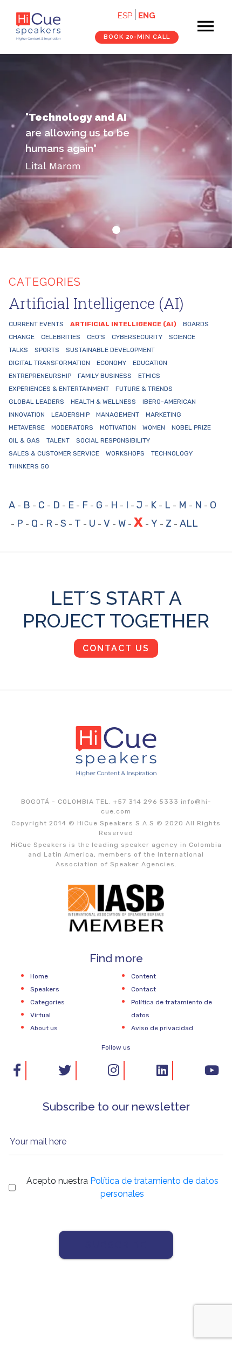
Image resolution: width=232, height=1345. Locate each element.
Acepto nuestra (122, 1187)
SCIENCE (182, 337)
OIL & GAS (24, 440)
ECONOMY (111, 363)
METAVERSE (27, 427)
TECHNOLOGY (172, 453)
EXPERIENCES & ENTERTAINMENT (59, 388)
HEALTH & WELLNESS (103, 401)
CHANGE (22, 337)
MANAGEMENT (117, 414)
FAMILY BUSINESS (105, 376)
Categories (47, 1002)
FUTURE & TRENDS (144, 388)
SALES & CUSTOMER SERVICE (54, 453)
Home (39, 976)
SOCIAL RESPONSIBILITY (113, 440)
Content (143, 976)
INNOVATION (27, 414)
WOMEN (153, 427)
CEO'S (96, 337)
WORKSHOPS (125, 453)
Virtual (40, 1015)
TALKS (18, 350)
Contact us (116, 648)
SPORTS (47, 350)
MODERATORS (72, 427)
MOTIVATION (118, 427)
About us (44, 1028)
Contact (143, 989)
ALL (189, 523)
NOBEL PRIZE (191, 427)
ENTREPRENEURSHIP (40, 376)
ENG (146, 15)
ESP (125, 15)
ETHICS (149, 376)
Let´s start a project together (116, 609)
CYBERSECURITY (137, 337)
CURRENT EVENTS (36, 324)
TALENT (58, 440)
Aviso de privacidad (162, 1028)
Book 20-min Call (137, 36)
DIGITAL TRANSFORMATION (49, 363)
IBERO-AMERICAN (169, 401)
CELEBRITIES (60, 337)
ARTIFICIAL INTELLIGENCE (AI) (123, 324)
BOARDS (196, 324)
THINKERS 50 (29, 466)
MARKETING (163, 414)
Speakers (44, 989)
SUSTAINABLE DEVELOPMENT (110, 350)
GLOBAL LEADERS (36, 401)
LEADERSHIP (70, 414)
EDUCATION (150, 363)
